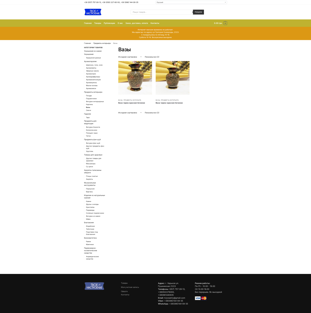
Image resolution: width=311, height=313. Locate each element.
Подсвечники (91, 98)
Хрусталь (89, 151)
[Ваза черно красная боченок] (135, 78)
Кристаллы (90, 207)
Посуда (89, 96)
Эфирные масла (92, 71)
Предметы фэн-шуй (92, 139)
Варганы (89, 192)
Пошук (198, 12)
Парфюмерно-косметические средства (90, 250)
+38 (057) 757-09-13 (92, 2)
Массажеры (90, 164)
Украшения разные (93, 58)
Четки (88, 136)
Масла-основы (92, 85)
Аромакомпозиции (93, 80)
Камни (88, 201)
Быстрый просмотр (125, 97)
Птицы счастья (92, 176)
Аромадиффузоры (93, 77)
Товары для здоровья (93, 155)
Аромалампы (91, 68)
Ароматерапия (90, 61)
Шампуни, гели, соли (94, 65)
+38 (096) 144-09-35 (129, 2)
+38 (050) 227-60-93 (111, 2)
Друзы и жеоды (92, 204)
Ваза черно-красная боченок (169, 103)
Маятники (90, 244)
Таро (88, 117)
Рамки (88, 241)
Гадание (87, 114)
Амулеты (89, 179)
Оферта (124, 291)
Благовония (89, 222)
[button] (220, 23)
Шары (88, 219)
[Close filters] (109, 48)
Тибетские (90, 229)
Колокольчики (91, 130)
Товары (124, 283)
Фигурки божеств (93, 127)
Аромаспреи (91, 74)
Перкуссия (90, 189)
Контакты (125, 294)
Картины (89, 104)
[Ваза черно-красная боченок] (172, 78)
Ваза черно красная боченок (131, 103)
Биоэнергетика (90, 238)
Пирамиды (90, 210)
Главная (87, 43)
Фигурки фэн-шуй (93, 143)
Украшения (88, 54)
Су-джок (89, 166)
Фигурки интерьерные (95, 101)
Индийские (90, 226)
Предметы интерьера (102, 43)
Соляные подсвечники (95, 213)
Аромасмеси (91, 88)
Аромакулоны (91, 82)
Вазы (120, 100)
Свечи (88, 110)
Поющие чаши (92, 133)
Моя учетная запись (130, 287)
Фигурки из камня (93, 216)
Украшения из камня (93, 51)
